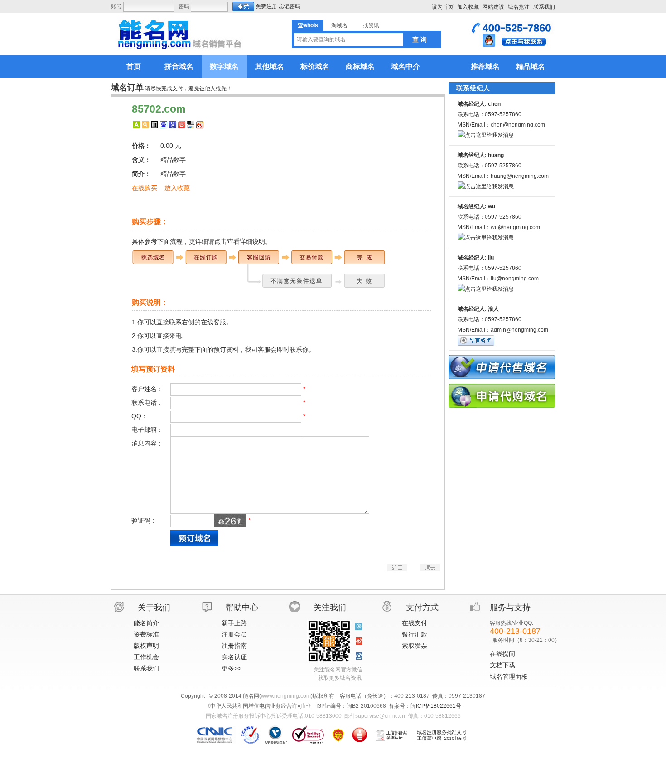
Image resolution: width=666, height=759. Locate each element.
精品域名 (530, 66)
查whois (308, 25)
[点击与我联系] (511, 45)
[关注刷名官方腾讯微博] (359, 627)
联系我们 (544, 7)
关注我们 (330, 607)
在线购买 (144, 187)
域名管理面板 (509, 676)
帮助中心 (242, 607)
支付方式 (422, 607)
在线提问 (502, 653)
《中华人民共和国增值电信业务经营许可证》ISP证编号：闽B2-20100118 (338, 734)
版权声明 (146, 645)
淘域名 (339, 25)
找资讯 (371, 25)
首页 (133, 66)
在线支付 (414, 623)
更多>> (231, 668)
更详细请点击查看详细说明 (227, 241)
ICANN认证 (250, 734)
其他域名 (269, 66)
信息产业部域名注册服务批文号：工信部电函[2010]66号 (442, 734)
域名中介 (405, 66)
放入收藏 (177, 187)
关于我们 (154, 607)
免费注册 (266, 6)
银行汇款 (414, 634)
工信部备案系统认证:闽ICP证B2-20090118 (391, 734)
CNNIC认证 (216, 734)
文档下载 (502, 665)
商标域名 (360, 66)
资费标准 (146, 634)
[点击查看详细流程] (259, 287)
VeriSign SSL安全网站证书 (308, 734)
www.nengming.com (286, 696)
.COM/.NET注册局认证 (276, 734)
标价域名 (314, 66)
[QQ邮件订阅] (359, 656)
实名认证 (234, 657)
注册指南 (234, 645)
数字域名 (224, 66)
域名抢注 (519, 7)
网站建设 (493, 7)
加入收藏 (468, 7)
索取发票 (414, 645)
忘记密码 (289, 6)
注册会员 (234, 634)
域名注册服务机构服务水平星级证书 (359, 734)
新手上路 (234, 623)
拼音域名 (178, 66)
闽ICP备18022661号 (435, 706)
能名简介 (146, 623)
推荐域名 (485, 66)
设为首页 (443, 7)
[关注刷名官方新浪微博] (359, 641)
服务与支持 (510, 607)
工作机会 (146, 657)
